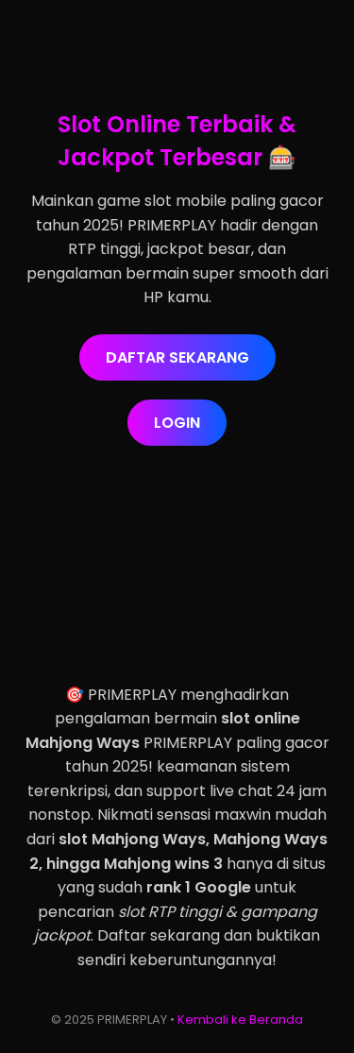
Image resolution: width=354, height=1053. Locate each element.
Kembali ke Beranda (240, 1019)
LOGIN (177, 422)
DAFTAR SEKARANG (177, 357)
